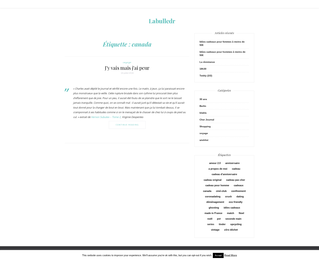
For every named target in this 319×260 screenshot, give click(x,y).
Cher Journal (207, 119)
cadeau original (212, 179)
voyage (127, 62)
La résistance (207, 62)
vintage (215, 229)
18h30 (203, 68)
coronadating (212, 196)
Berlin (203, 106)
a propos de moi (218, 168)
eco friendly (235, 202)
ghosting (214, 207)
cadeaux (238, 185)
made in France (213, 213)
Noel (241, 213)
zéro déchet (231, 229)
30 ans (203, 99)
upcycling (236, 224)
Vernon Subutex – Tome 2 (106, 117)
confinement (238, 191)
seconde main (233, 218)
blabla (203, 112)
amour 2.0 (215, 163)
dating (240, 196)
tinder (222, 224)
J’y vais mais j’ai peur (127, 67)
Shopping (205, 126)
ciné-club (221, 191)
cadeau (236, 168)
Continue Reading (127, 124)
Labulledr (162, 21)
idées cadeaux (232, 207)
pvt (219, 218)
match (230, 213)
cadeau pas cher (235, 179)
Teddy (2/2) (206, 75)
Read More (230, 255)
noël (209, 218)
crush (228, 196)
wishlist (204, 140)
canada (207, 191)
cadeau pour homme (217, 185)
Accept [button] (218, 255)
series (210, 224)
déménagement (215, 202)
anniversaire (232, 163)
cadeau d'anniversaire (224, 174)
